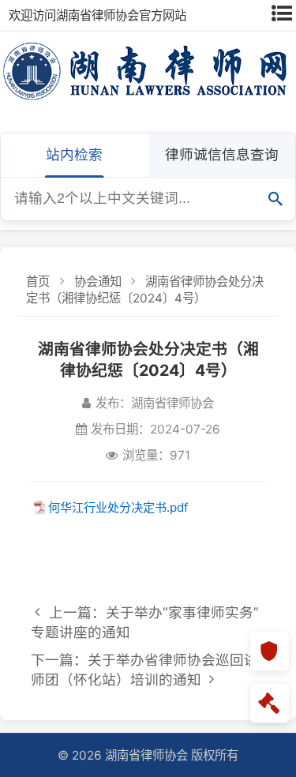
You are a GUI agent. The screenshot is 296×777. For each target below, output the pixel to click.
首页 (38, 281)
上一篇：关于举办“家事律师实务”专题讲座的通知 (145, 622)
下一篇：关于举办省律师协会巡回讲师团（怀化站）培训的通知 (144, 669)
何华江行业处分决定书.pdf (118, 507)
